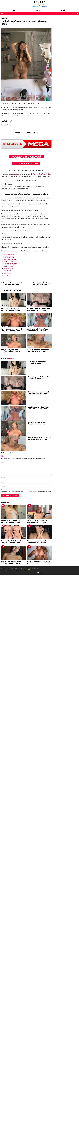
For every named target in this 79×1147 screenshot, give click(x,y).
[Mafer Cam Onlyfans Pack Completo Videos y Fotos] (39, 512)
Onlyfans (4, 305)
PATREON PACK (8, 266)
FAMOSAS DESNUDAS (10, 259)
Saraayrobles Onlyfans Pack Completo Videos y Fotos (11, 330)
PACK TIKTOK (8, 273)
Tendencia (64, 11)
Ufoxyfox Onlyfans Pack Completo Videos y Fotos (10, 350)
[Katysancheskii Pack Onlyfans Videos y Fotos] (39, 553)
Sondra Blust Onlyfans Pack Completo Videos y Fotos (11, 521)
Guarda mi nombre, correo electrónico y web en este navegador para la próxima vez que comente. (26, 491)
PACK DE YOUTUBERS (10, 264)
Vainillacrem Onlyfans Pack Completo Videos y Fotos (37, 330)
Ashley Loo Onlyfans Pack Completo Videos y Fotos (36, 542)
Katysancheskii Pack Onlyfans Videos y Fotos (38, 562)
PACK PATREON (8, 268)
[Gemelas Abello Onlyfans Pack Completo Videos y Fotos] (13, 532)
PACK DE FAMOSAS (9, 261)
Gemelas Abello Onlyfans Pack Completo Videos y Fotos (12, 542)
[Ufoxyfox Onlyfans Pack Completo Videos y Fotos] (13, 341)
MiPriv (49, 174)
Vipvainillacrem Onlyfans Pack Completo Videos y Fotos (38, 350)
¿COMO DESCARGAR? (26, 156)
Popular (38, 11)
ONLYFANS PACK (9, 255)
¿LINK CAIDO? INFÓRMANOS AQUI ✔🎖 (26, 164)
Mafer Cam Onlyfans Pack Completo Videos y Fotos (37, 521)
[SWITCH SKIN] (77, 13)
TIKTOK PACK (8, 271)
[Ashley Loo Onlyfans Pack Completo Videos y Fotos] (39, 532)
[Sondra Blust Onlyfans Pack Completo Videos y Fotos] (13, 512)
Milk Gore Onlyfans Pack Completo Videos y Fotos (10, 309)
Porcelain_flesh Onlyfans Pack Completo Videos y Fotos (38, 309)
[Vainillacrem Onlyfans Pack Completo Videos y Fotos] (39, 320)
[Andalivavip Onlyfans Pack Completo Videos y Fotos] (13, 553)
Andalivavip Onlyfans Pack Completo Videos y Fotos (11, 562)
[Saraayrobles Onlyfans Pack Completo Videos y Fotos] (13, 320)
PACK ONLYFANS (9, 257)
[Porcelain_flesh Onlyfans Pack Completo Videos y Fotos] (13, 383)
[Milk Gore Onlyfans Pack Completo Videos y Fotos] (13, 368)
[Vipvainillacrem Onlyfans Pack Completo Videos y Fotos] (39, 341)
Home (13, 11)
